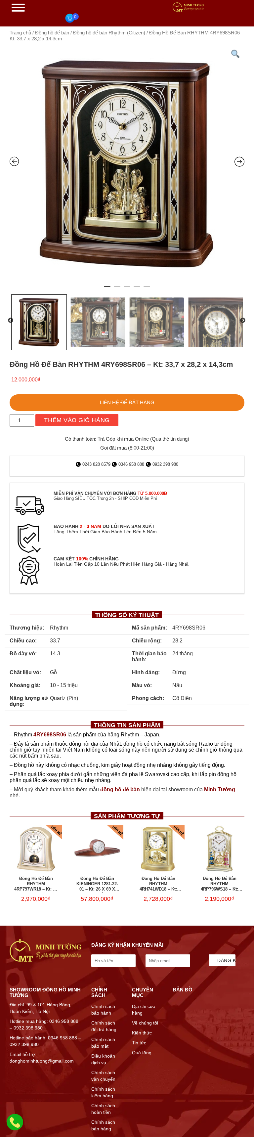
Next (242, 320)
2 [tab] (117, 289)
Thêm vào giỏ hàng (76, 420)
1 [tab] (107, 289)
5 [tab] (147, 289)
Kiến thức (142, 1032)
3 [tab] (127, 289)
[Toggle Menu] (18, 8)
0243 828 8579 (97, 464)
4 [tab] (137, 289)
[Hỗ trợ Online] (15, 1126)
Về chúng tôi (145, 1023)
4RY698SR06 (49, 734)
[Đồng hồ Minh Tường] (188, 10)
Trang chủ (20, 32)
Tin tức (139, 1042)
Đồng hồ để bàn (52, 32)
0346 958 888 (131, 464)
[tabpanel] (127, 163)
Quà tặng (141, 1052)
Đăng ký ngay (226, 960)
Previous (10, 320)
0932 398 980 (165, 464)
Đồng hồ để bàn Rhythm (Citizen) (109, 32)
